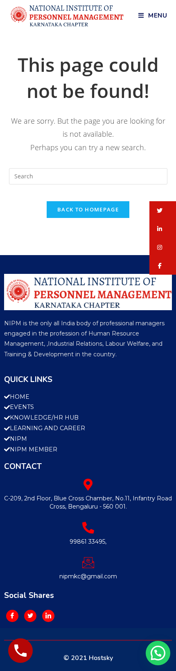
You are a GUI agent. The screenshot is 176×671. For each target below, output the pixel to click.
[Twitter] (30, 616)
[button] (162, 210)
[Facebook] (12, 616)
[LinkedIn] (48, 616)
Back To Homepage (88, 209)
